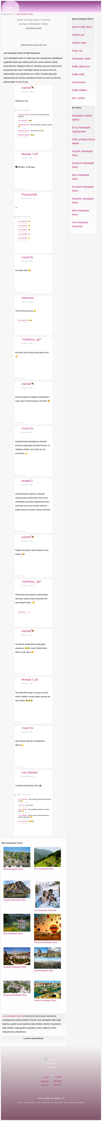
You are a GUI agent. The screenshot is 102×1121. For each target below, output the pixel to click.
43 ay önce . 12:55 (27, 541)
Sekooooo (22, 612)
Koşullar (32, 1102)
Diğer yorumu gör (23, 110)
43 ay (19, 118)
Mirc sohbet (78, 98)
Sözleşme (26, 1102)
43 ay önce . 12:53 (27, 388)
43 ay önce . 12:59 (27, 635)
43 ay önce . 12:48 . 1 (28, 301)
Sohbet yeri (78, 34)
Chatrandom (79, 82)
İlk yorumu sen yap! (19, 189)
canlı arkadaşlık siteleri (24, 14)
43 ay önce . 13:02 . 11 (28, 776)
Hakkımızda (46, 1102)
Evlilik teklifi (78, 74)
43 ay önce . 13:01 (27, 732)
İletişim (39, 1102)
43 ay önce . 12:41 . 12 (28, 198)
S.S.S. (52, 1102)
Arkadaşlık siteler (81, 58)
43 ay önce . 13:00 (27, 683)
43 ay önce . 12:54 (27, 484)
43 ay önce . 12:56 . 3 (28, 585)
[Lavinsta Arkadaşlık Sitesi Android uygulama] (57, 1086)
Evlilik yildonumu (81, 66)
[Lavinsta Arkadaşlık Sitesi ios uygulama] (45, 1086)
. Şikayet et (25, 118)
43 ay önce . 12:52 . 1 (28, 343)
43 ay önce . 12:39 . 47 (28, 91)
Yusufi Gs (21, 805)
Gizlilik (20, 1102)
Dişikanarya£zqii (24, 115)
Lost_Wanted (22, 120)
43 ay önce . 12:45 (27, 261)
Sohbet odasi (79, 42)
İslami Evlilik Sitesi (82, 27)
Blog (56, 1102)
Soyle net (77, 50)
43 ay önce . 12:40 (27, 158)
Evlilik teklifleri (79, 90)
